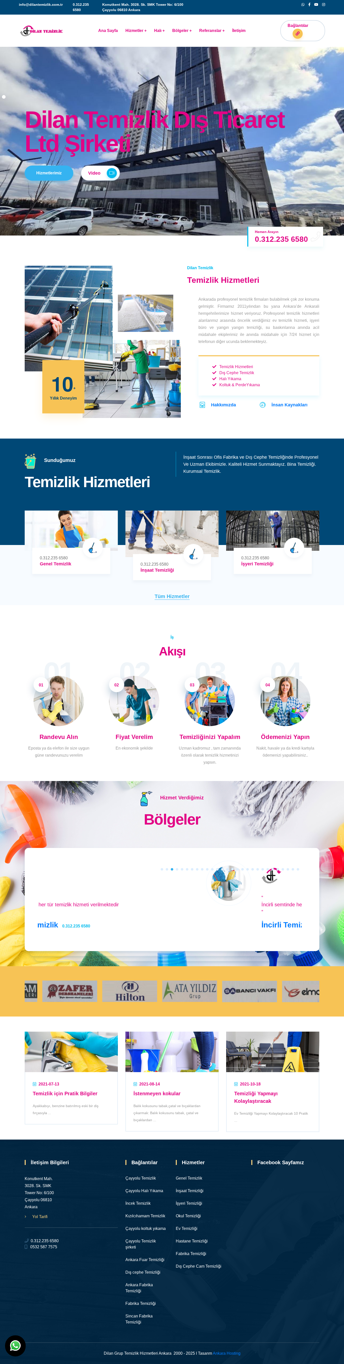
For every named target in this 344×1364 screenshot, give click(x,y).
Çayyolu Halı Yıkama (144, 1191)
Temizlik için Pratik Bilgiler (65, 1093)
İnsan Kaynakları (289, 404)
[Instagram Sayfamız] (323, 4)
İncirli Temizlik (118, 925)
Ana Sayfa (108, 30)
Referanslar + (212, 30)
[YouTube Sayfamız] (316, 4)
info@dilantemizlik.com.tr (41, 5)
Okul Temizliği (188, 1216)
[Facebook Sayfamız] (309, 4)
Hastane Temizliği (192, 1241)
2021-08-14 (149, 1084)
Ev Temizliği (186, 1228)
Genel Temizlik (55, 564)
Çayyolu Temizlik (140, 1178)
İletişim (239, 30)
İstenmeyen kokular (157, 1093)
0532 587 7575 (42, 1247)
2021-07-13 (48, 1084)
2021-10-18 (250, 1084)
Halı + (159, 30)
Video (95, 173)
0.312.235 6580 (44, 1241)
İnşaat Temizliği (157, 570)
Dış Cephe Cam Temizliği (198, 1266)
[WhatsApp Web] (302, 4)
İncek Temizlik (138, 1203)
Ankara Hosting (226, 1353)
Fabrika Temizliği (191, 1254)
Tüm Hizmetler (172, 596)
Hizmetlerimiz (49, 173)
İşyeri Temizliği (257, 564)
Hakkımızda (223, 404)
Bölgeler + (182, 30)
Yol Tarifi (39, 1217)
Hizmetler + (136, 30)
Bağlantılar (298, 25)
